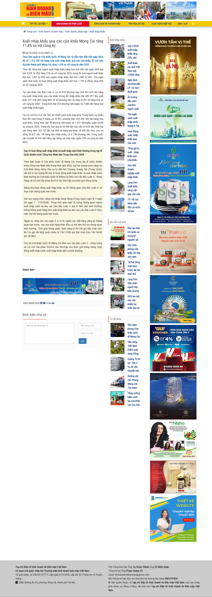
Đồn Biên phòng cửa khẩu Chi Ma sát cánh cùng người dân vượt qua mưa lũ (134, 257)
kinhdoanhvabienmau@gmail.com (132, 574)
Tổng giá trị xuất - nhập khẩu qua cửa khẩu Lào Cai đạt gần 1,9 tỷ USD (133, 160)
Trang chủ (31, 31)
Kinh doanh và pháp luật (69, 23)
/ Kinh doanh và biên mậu (49, 31)
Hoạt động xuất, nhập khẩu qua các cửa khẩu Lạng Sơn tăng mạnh (133, 143)
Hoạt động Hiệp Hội (161, 23)
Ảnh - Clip (183, 23)
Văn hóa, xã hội (136, 23)
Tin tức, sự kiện (37, 23)
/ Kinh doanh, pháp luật (75, 31)
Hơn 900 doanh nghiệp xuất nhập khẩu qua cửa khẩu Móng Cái (133, 177)
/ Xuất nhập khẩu (96, 31)
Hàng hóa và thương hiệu (107, 23)
